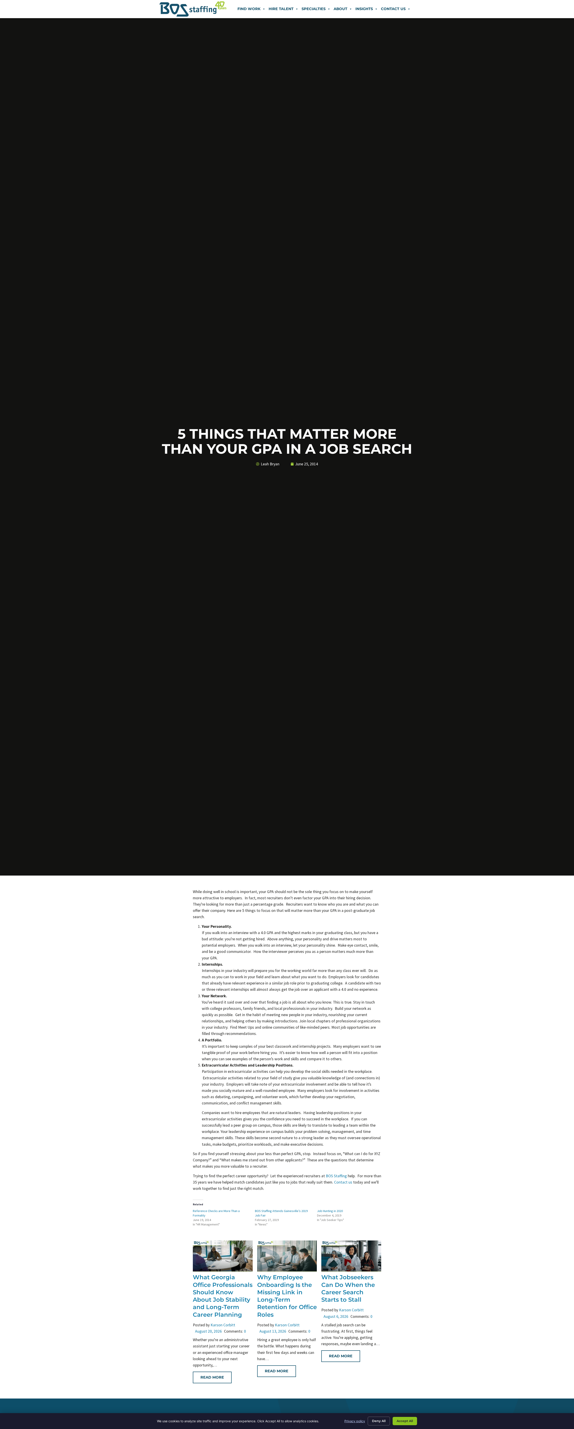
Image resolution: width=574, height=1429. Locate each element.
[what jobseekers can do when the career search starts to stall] (351, 1270)
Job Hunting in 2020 (330, 1211)
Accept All (405, 1421)
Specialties (314, 9)
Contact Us (393, 9)
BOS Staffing (337, 1175)
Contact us (343, 1182)
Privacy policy (354, 1421)
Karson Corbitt (223, 1325)
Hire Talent (281, 9)
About (340, 9)
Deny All (379, 1421)
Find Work (249, 9)
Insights (364, 9)
